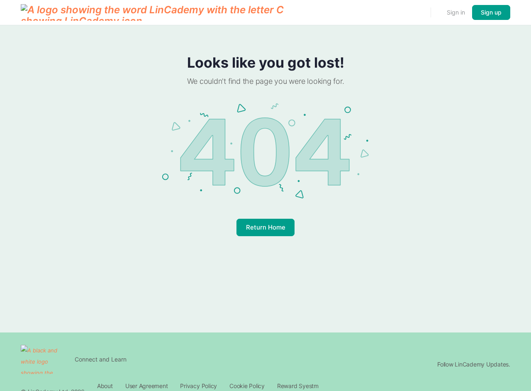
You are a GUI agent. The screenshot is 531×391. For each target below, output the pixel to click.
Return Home (265, 227)
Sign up (491, 12)
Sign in (456, 12)
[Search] (419, 12)
